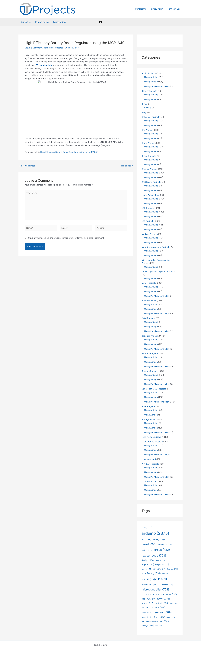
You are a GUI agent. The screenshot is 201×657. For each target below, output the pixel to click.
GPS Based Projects (151, 182)
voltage (148, 625)
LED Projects (148, 221)
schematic (148, 613)
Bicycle (147, 107)
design (148, 560)
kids (165, 574)
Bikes (144, 104)
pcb (146, 598)
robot (160, 607)
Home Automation (150, 195)
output (171, 594)
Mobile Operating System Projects (158, 271)
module (147, 594)
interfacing (151, 573)
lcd (146, 579)
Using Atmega (151, 81)
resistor (147, 607)
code (159, 555)
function (147, 569)
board (149, 544)
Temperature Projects (152, 441)
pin (167, 599)
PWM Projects (148, 318)
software (158, 617)
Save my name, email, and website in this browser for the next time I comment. (66, 238)
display (162, 564)
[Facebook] (100, 22)
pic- (157, 598)
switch (170, 617)
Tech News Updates (53, 47)
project (162, 603)
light (157, 585)
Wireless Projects (150, 481)
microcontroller (155, 589)
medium (167, 585)
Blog (144, 112)
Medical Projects (150, 234)
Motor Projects (149, 283)
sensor (163, 612)
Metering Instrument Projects (156, 247)
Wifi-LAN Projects (150, 464)
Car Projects (148, 130)
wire (158, 626)
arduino (155, 533)
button (147, 550)
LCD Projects (148, 208)
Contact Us (140, 9)
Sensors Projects (150, 371)
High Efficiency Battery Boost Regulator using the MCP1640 (69, 152)
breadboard (165, 545)
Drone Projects (149, 156)
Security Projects (150, 353)
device (161, 560)
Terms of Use (174, 9)
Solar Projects (148, 406)
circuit (162, 549)
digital (148, 564)
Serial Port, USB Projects (154, 388)
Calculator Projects (151, 117)
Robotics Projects (150, 336)
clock (146, 556)
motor (158, 594)
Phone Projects (149, 300)
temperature (150, 621)
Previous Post (27, 166)
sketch (146, 617)
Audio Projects (149, 73)
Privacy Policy (156, 9)
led (159, 579)
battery (158, 539)
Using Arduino (151, 77)
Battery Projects (149, 91)
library (146, 585)
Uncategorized (149, 459)
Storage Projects (150, 419)
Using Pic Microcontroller (156, 86)
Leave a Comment (33, 47)
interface (172, 569)
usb (165, 621)
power (148, 603)
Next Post (127, 166)
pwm (173, 603)
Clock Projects (149, 143)
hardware (159, 569)
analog (147, 527)
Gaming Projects (150, 169)
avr (146, 539)
